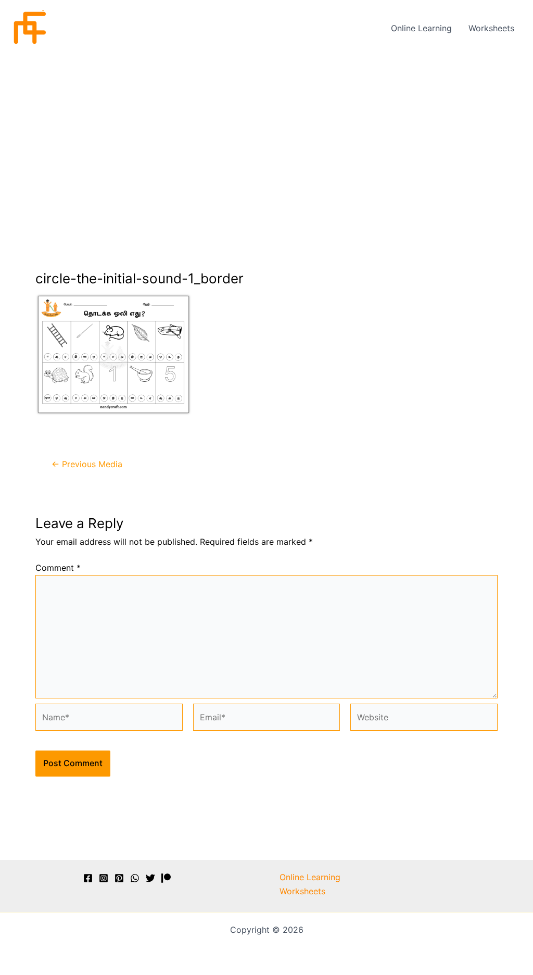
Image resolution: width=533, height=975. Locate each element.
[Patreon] (166, 878)
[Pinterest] (119, 878)
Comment (58, 567)
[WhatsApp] (134, 878)
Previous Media (87, 464)
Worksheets (491, 28)
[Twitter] (150, 878)
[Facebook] (88, 878)
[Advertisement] (266, 134)
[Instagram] (103, 878)
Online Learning (421, 28)
